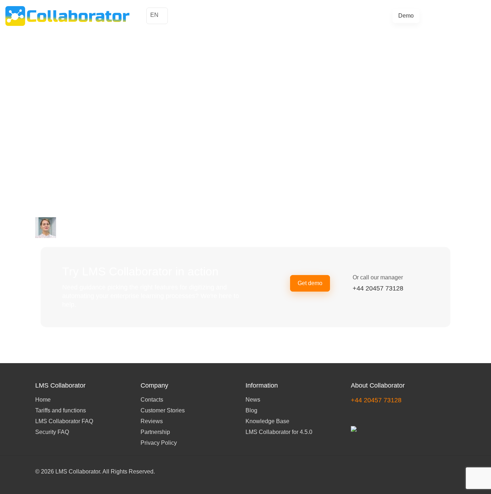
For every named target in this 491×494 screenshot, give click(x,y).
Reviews (152, 421)
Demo (406, 16)
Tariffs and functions (288, 15)
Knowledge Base (267, 421)
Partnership (155, 432)
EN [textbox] (154, 15)
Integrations (333, 15)
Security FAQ (52, 432)
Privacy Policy (159, 443)
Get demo (310, 283)
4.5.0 (375, 15)
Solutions (247, 15)
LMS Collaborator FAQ (64, 421)
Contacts (152, 400)
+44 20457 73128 (457, 16)
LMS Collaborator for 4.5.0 (279, 432)
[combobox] (157, 16)
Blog (358, 15)
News (253, 400)
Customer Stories (208, 15)
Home (43, 400)
